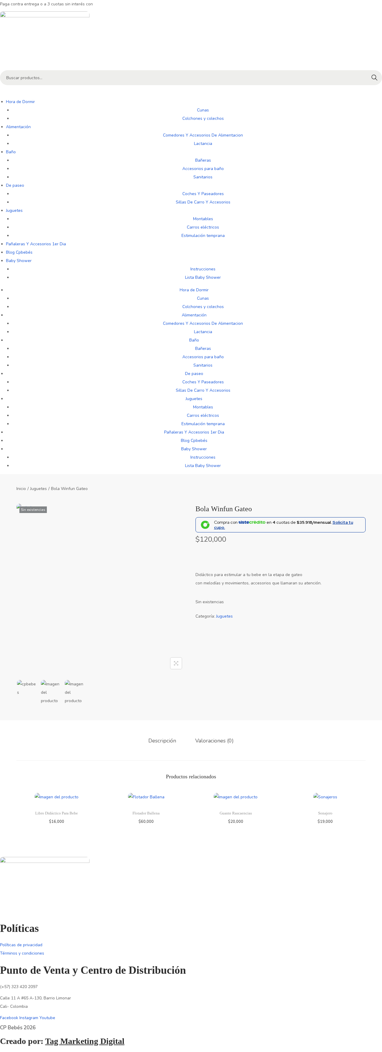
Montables (203, 219)
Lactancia (203, 143)
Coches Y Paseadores (203, 194)
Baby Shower (19, 261)
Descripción (162, 740)
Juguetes (14, 210)
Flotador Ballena (146, 813)
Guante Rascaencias (236, 813)
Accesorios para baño (203, 168)
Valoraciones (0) (214, 740)
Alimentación (18, 127)
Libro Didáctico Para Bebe (56, 813)
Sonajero (325, 813)
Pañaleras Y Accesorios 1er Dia (36, 244)
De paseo (15, 185)
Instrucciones (202, 269)
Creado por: (62, 1041)
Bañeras (203, 160)
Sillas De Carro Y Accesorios (203, 202)
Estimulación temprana (203, 235)
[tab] (162, 740)
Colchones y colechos (203, 118)
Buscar (374, 77)
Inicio (21, 488)
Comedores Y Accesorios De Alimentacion (203, 135)
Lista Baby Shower (203, 277)
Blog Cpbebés (19, 252)
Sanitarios (202, 177)
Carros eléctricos (203, 227)
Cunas (203, 110)
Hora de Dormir (20, 102)
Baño (11, 152)
